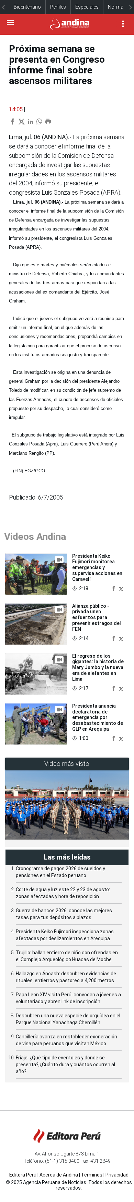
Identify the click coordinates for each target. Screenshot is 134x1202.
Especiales (87, 7)
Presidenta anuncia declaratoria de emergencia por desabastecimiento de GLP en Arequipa (97, 717)
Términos (91, 1175)
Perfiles (58, 7)
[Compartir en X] (121, 588)
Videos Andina (35, 536)
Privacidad (117, 1175)
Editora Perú (22, 1175)
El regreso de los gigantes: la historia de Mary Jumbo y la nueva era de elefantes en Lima (98, 667)
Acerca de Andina (59, 1175)
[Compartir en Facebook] (114, 588)
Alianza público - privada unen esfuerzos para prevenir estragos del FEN (96, 617)
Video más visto (67, 763)
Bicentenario (27, 7)
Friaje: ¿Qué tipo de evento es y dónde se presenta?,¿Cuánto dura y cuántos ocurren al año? (65, 1064)
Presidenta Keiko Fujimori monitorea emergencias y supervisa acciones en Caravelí (97, 567)
